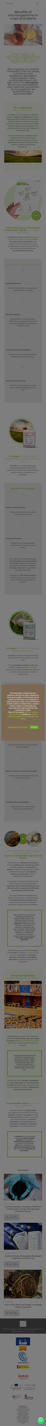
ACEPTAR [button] (34, 727)
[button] (40, 1420)
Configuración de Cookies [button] (18, 727)
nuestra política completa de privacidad (22, 715)
